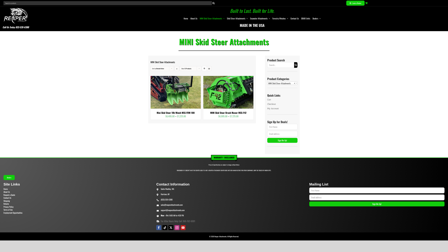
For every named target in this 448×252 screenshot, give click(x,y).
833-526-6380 (22, 27)
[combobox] (282, 83)
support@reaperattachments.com (173, 210)
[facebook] (158, 227)
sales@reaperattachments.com (172, 204)
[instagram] (177, 227)
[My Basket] (366, 3)
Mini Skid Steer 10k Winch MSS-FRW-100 (176, 112)
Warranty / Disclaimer (224, 157)
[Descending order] (177, 68)
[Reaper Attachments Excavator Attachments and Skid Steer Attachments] (16, 7)
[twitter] (170, 227)
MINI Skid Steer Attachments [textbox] (281, 83)
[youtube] (183, 227)
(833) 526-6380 (167, 199)
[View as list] (209, 68)
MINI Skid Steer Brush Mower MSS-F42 (228, 112)
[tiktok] (164, 227)
